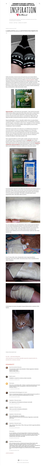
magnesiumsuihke (32, 358)
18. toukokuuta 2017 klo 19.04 (14, 427)
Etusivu (11, 22)
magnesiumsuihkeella (30, 79)
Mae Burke (27, 462)
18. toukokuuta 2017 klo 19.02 (14, 410)
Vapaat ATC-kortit (22, 22)
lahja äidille (21, 358)
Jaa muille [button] (7, 356)
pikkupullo (29, 140)
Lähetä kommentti (10, 453)
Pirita (10, 431)
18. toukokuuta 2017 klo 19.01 (14, 403)
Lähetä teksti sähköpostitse (15, 356)
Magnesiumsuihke (9, 111)
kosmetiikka (17, 358)
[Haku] (39, 3)
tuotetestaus (14, 359)
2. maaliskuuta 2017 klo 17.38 (14, 388)
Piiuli (10, 383)
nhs (36, 358)
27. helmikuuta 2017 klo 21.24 (14, 372)
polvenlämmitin (9, 359)
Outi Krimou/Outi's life (14, 367)
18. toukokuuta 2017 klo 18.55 (14, 396)
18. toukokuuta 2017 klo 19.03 (14, 419)
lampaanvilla (26, 358)
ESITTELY (16, 22)
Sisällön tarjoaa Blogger (24, 460)
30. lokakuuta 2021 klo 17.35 (14, 450)
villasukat (18, 359)
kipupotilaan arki (11, 358)
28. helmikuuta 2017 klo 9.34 (14, 379)
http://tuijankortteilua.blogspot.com (16, 392)
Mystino (11, 376)
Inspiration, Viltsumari (14, 400)
